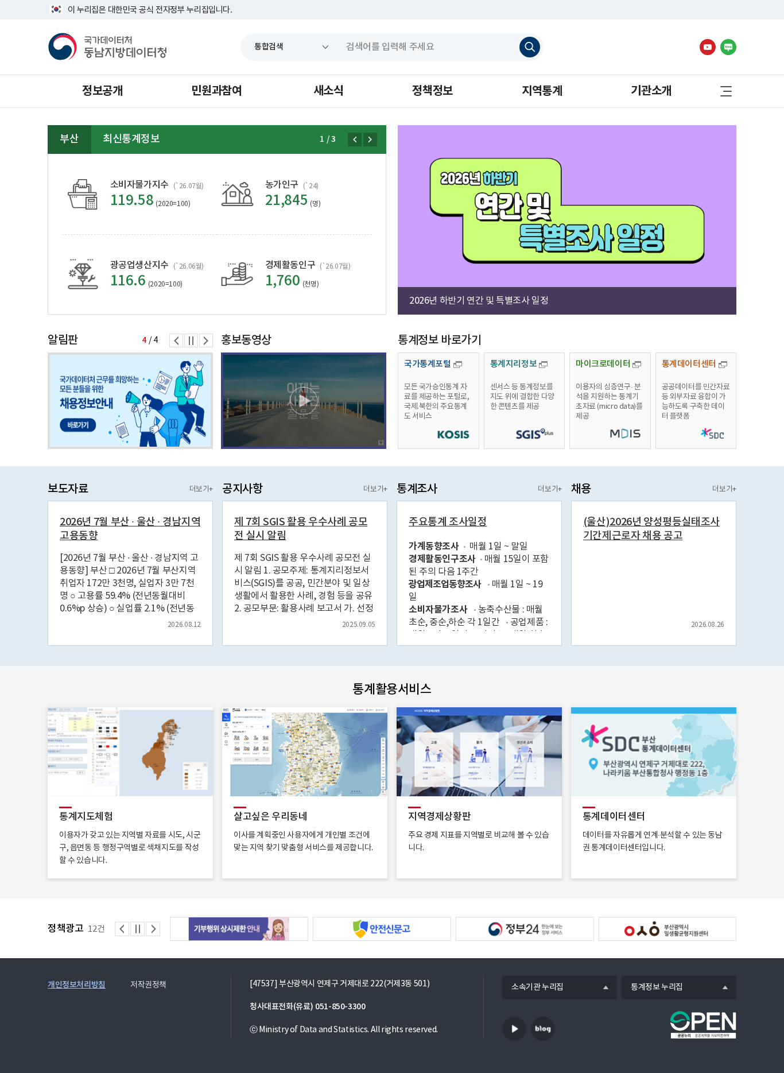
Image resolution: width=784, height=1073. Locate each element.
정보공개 (102, 91)
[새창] (303, 401)
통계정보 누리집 (652, 988)
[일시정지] (191, 340)
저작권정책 (148, 985)
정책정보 (432, 91)
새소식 (328, 91)
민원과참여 (216, 91)
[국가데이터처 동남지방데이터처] (107, 47)
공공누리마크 (703, 1025)
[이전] (355, 139)
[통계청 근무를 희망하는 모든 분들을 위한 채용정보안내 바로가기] (130, 401)
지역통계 (542, 91)
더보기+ (201, 489)
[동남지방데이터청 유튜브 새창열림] (708, 47)
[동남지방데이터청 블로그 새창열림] (728, 47)
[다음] (370, 139)
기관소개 (651, 91)
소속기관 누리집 (533, 988)
